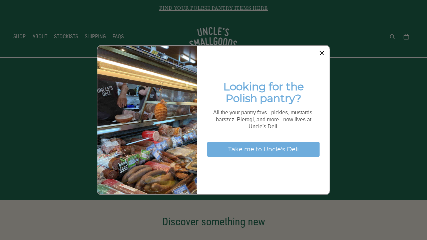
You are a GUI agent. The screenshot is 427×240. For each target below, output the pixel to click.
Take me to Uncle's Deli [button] (263, 149)
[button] (322, 53)
